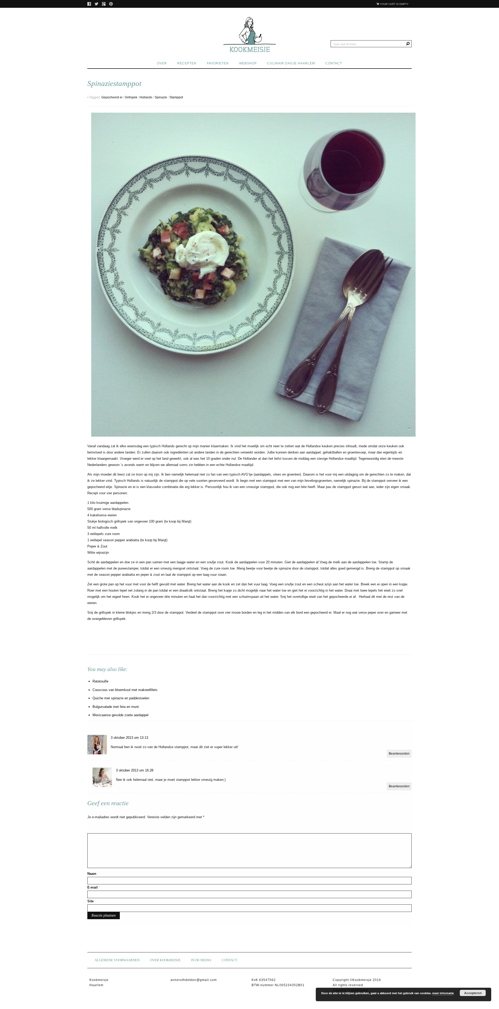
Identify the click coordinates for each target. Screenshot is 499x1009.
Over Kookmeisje (165, 960)
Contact (333, 63)
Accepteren (473, 993)
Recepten (186, 63)
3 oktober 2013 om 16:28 (134, 770)
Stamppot (176, 97)
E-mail (93, 887)
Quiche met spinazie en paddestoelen (121, 698)
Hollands (146, 97)
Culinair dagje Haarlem (291, 63)
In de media (201, 960)
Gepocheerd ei (111, 97)
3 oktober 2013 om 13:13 (129, 738)
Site (90, 901)
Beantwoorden (399, 753)
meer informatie (443, 993)
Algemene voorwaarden (117, 960)
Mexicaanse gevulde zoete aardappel (120, 715)
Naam (93, 874)
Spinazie (161, 97)
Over (162, 63)
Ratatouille (100, 681)
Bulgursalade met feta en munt (116, 707)
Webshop (248, 63)
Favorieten (218, 63)
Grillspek (131, 97)
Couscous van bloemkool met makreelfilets (125, 690)
